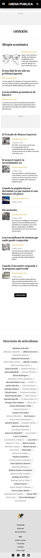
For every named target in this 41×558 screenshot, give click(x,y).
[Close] (32, 264)
